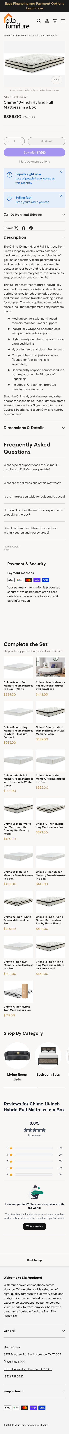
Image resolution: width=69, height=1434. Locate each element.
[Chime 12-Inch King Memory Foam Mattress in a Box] (51, 761)
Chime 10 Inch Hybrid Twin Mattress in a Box (17, 1008)
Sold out (46, 141)
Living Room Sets (17, 1077)
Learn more (34, 8)
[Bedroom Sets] (48, 1055)
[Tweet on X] (16, 228)
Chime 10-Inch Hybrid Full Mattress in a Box (36, 35)
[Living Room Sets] (17, 1055)
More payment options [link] (34, 161)
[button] (55, 21)
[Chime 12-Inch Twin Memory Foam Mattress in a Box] (18, 857)
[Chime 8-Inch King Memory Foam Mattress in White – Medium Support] (18, 712)
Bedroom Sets (48, 1074)
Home (7, 35)
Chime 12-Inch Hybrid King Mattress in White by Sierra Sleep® (50, 965)
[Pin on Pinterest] (31, 228)
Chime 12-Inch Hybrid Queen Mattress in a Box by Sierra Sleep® (49, 920)
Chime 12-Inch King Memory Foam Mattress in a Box (50, 779)
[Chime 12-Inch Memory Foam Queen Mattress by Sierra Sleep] (51, 667)
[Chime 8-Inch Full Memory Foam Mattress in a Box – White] (18, 667)
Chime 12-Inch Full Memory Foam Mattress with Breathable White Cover (18, 780)
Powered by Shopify (37, 1425)
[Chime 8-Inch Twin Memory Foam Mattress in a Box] (18, 947)
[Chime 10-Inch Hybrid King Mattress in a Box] (51, 809)
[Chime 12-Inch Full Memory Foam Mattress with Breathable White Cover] (18, 761)
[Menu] (63, 21)
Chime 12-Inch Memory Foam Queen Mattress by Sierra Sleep (50, 686)
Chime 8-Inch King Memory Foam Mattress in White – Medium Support (18, 732)
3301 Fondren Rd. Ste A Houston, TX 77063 (32, 1354)
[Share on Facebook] (23, 228)
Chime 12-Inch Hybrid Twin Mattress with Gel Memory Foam (50, 730)
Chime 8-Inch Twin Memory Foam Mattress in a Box (18, 965)
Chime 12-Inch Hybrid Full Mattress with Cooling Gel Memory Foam (17, 828)
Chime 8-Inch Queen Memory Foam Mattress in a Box (50, 875)
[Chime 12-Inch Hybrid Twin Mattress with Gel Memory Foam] (51, 712)
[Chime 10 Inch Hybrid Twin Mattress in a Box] (18, 992)
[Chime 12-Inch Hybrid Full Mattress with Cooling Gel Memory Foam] (18, 809)
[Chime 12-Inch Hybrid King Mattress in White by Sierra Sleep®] (51, 947)
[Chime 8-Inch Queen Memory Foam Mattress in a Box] (51, 857)
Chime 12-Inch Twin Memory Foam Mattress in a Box (18, 875)
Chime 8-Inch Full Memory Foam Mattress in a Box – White (18, 686)
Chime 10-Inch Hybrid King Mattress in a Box (49, 825)
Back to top (34, 1260)
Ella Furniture (19, 1425)
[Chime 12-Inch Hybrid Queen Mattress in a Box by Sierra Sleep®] (51, 902)
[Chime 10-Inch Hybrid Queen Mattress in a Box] (18, 902)
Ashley (7, 97)
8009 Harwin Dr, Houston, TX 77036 (28, 1369)
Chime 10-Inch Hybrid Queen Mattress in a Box (17, 920)
